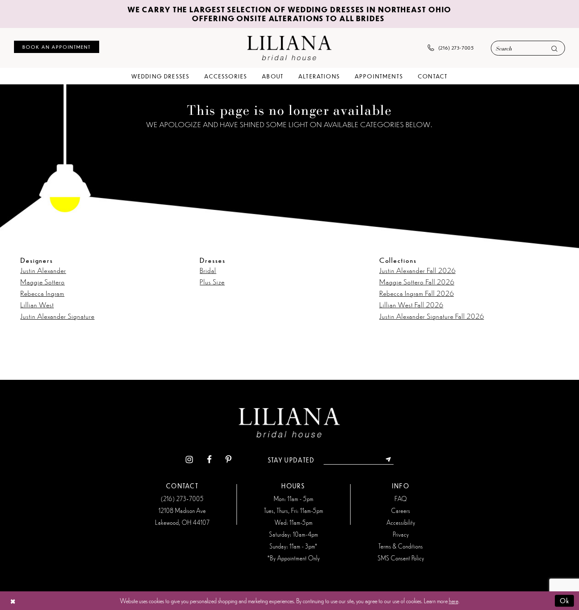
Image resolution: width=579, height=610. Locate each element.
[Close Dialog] (13, 600)
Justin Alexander (43, 270)
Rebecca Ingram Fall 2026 (416, 293)
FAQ (401, 498)
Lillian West (37, 304)
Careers (400, 510)
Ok (565, 600)
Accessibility (401, 522)
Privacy (401, 534)
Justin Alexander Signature (57, 315)
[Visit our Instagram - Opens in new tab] (189, 459)
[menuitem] (56, 47)
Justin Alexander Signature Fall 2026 (431, 315)
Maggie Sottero (42, 281)
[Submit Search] (554, 48)
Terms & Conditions (401, 546)
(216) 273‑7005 (182, 498)
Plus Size (212, 281)
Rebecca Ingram (42, 293)
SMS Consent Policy (401, 558)
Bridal (208, 270)
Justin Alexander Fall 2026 (417, 270)
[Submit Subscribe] (388, 460)
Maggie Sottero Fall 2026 (416, 281)
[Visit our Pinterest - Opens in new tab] (228, 459)
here (453, 600)
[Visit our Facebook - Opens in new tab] (209, 459)
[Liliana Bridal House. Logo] (289, 47)
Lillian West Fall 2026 (411, 304)
